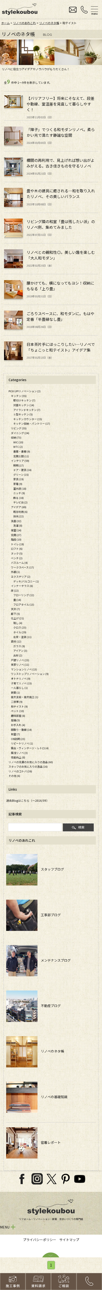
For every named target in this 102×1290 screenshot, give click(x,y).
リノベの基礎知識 (52, 1096)
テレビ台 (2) (20, 502)
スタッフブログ (50, 869)
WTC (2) (18, 447)
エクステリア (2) (20, 576)
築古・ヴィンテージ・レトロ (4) (30, 748)
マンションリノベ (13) (24, 669)
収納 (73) (16, 437)
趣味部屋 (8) (18, 716)
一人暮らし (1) (19, 688)
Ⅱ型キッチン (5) (23, 414)
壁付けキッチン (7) (24, 400)
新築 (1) (15, 692)
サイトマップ (69, 1239)
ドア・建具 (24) (22, 470)
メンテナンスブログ (54, 960)
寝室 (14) (16, 530)
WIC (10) (18, 442)
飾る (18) (18, 498)
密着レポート (49, 1142)
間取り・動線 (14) (21, 729)
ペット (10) (17, 711)
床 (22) (15, 590)
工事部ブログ (49, 914)
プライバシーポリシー (39, 1239)
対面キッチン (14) (23, 405)
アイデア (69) (18, 507)
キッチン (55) (19, 396)
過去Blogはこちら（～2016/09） (27, 800)
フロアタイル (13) (23, 604)
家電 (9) (17, 484)
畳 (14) (17, 600)
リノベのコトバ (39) (20, 771)
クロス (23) (19, 627)
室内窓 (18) (19, 488)
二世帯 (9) (17, 702)
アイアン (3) (20, 650)
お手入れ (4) (18, 725)
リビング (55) (19, 428)
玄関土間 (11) (21, 456)
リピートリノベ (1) (22, 743)
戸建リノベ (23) (20, 660)
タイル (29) (19, 632)
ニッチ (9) (19, 493)
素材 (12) (16, 641)
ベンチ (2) (17, 558)
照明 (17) (18, 465)
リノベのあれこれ (24, 23)
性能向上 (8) (18, 757)
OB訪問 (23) (18, 739)
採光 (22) (18, 516)
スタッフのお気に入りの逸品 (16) (28, 766)
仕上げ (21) (17, 618)
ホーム (5, 23)
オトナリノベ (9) (20, 678)
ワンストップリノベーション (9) (30, 674)
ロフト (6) (17, 548)
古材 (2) (17, 655)
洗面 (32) (16, 521)
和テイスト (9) (19, 706)
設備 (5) (15, 720)
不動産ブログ (49, 1005)
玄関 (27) (16, 535)
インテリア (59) (20, 460)
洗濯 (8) (17, 525)
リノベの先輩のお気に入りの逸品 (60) (31, 762)
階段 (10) (16, 539)
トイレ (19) (17, 544)
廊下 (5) (15, 614)
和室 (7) (15, 734)
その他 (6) (14, 776)
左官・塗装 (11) (22, 637)
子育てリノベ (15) (21, 683)
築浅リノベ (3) (19, 753)
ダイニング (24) (20, 433)
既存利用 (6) (20, 512)
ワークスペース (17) (22, 567)
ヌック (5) (17, 553)
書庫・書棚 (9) (21, 451)
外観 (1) (15, 572)
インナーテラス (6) (22, 586)
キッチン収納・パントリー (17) (31, 423)
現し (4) (17, 623)
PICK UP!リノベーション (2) (25, 391)
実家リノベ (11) (20, 664)
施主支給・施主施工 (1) (24, 697)
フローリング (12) (23, 595)
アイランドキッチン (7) (26, 410)
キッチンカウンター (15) (27, 419)
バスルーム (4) (19, 562)
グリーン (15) (21, 474)
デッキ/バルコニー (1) (26, 581)
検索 (81, 827)
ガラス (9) (19, 646)
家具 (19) (18, 479)
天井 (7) (15, 609)
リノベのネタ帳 (49, 23)
